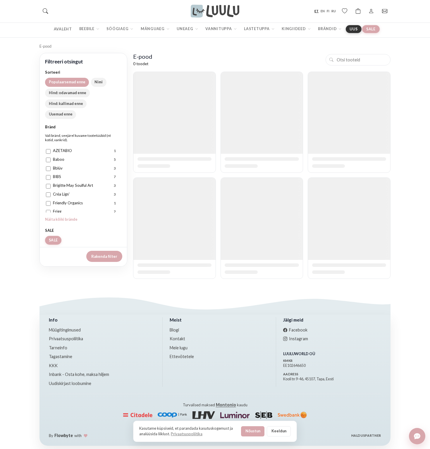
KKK (53, 365)
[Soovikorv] (344, 11)
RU (333, 11)
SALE (371, 29)
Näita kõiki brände (61, 219)
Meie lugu (179, 347)
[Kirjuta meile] (417, 436)
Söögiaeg (117, 29)
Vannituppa (219, 29)
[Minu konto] (371, 11)
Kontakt (177, 338)
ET (316, 11)
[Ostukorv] (358, 11)
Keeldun (278, 431)
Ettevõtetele (182, 356)
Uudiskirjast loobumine (70, 383)
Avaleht (63, 29)
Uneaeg (185, 29)
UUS (353, 29)
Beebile (87, 29)
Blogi (174, 329)
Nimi (98, 82)
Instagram (298, 338)
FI (328, 11)
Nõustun (252, 431)
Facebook (298, 329)
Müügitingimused (65, 329)
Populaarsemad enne (67, 82)
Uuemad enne (61, 114)
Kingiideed (294, 29)
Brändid (328, 29)
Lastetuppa (257, 29)
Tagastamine (60, 356)
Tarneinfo (58, 347)
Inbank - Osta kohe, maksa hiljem (79, 374)
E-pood (45, 46)
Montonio (226, 404)
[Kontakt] (385, 11)
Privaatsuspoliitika (66, 338)
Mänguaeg (153, 29)
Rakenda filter (104, 256)
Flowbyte (63, 435)
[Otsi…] (45, 11)
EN (323, 11)
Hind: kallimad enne (66, 103)
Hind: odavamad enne (67, 93)
